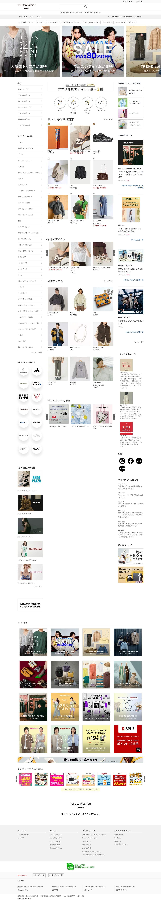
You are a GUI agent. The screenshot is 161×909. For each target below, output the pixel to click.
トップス (21, 149)
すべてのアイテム (24, 132)
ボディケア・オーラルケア (27, 287)
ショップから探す (24, 108)
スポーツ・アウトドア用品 (27, 335)
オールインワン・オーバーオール (29, 179)
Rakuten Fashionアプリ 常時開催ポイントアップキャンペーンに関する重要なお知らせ (130, 521)
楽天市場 (139, 8)
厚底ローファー (94, 29)
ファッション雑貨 (24, 209)
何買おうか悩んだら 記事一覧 (133, 286)
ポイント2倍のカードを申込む (94, 893)
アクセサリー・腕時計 (25, 215)
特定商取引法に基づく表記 (91, 858)
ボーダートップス (53, 29)
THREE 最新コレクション (70, 29)
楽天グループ (127, 8)
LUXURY (21, 844)
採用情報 (81, 902)
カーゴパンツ (107, 29)
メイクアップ (22, 275)
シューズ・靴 (22, 191)
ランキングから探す (25, 114)
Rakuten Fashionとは (89, 844)
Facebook (117, 844)
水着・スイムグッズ (25, 251)
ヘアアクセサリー (24, 233)
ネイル (20, 281)
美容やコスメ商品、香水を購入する (64, 893)
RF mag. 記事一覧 (137, 246)
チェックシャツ (119, 29)
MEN (32, 23)
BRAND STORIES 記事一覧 (134, 338)
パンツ (20, 161)
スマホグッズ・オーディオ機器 (28, 329)
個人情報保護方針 (32, 902)
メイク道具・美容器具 (25, 305)
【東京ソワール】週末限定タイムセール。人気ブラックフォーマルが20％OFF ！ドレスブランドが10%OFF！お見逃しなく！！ (131, 448)
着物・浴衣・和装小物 (25, 257)
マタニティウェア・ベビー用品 (28, 239)
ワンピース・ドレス (25, 167)
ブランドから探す (24, 102)
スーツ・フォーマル (25, 245)
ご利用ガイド (86, 847)
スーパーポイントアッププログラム (94, 841)
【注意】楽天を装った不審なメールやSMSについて (80, 796)
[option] (48, 57)
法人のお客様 (86, 854)
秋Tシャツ (40, 29)
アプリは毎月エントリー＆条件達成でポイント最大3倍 (125, 23)
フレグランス (22, 299)
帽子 (19, 227)
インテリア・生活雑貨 (25, 323)
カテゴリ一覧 (37, 359)
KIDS (39, 23)
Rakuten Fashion (37, 13)
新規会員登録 (118, 841)
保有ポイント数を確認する (125, 893)
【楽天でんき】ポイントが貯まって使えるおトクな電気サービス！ (55, 887)
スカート (21, 173)
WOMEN (23, 23)
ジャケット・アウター (25, 155)
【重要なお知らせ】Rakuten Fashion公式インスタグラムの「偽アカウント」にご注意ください (130, 541)
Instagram (117, 847)
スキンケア (22, 263)
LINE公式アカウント (121, 850)
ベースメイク (22, 269)
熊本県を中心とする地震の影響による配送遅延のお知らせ (80, 19)
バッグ (20, 185)
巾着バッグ (131, 29)
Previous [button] (17, 57)
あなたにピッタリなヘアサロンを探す (30, 893)
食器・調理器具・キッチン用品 (28, 317)
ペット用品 (22, 347)
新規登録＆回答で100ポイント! (109, 8)
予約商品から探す (24, 126)
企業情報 (21, 902)
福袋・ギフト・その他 (25, 353)
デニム (84, 29)
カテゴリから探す (24, 120)
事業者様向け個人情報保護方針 (50, 902)
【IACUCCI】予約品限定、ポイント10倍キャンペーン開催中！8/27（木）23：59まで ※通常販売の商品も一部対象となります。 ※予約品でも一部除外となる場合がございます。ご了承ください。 (131, 387)
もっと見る (38, 593)
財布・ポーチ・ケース (25, 221)
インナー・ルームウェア (26, 197)
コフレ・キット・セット (26, 311)
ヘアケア (21, 293)
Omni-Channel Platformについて (93, 861)
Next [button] (143, 57)
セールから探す (23, 96)
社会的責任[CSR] (69, 902)
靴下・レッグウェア (25, 203)
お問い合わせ (86, 851)
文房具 (20, 341)
